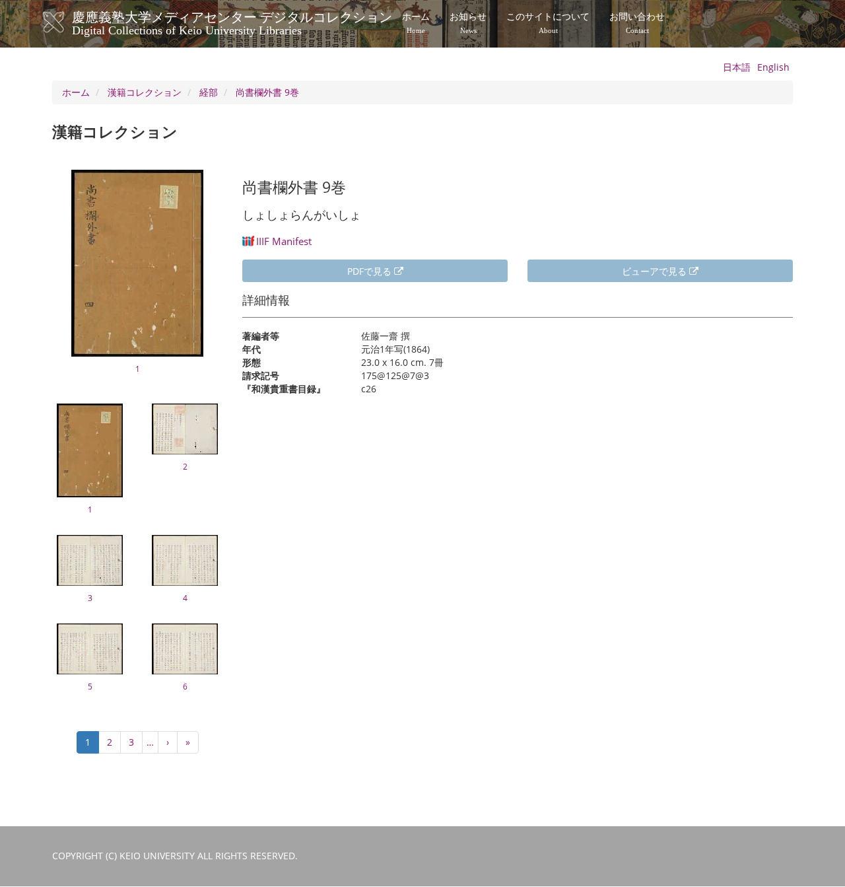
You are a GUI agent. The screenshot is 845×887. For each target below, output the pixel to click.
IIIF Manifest (284, 241)
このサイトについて (548, 23)
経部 (208, 92)
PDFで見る (370, 271)
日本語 (737, 67)
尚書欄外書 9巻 (267, 92)
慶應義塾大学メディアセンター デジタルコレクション (232, 22)
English (773, 67)
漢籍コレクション (145, 92)
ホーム (416, 23)
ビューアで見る (655, 271)
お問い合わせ (637, 23)
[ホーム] (67, 22)
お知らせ (468, 23)
